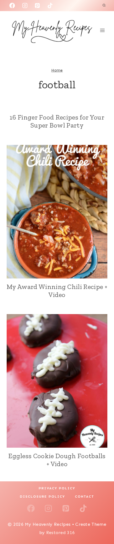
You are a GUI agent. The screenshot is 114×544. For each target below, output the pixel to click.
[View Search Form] (104, 5)
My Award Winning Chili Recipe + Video (57, 291)
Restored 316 (60, 532)
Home (57, 70)
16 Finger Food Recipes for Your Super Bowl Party (57, 121)
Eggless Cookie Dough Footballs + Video (57, 460)
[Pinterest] (37, 5)
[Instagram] (24, 5)
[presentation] (57, 211)
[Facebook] (12, 5)
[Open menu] (102, 30)
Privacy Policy (57, 488)
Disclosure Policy (42, 496)
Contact (84, 496)
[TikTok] (50, 5)
